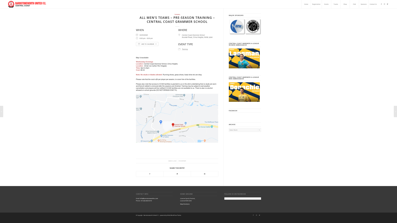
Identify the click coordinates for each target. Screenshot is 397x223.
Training (177, 14)
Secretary (183, 161)
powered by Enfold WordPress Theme (170, 215)
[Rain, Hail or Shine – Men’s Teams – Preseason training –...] (1, 111)
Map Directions (185, 204)
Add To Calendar (147, 44)
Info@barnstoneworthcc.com (149, 198)
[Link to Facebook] (381, 4)
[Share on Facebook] (149, 174)
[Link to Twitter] (387, 4)
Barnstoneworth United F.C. (151, 215)
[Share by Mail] (204, 174)
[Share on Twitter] (177, 174)
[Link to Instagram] (384, 4)
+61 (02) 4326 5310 (146, 201)
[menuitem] (306, 4)
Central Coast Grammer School (193, 35)
